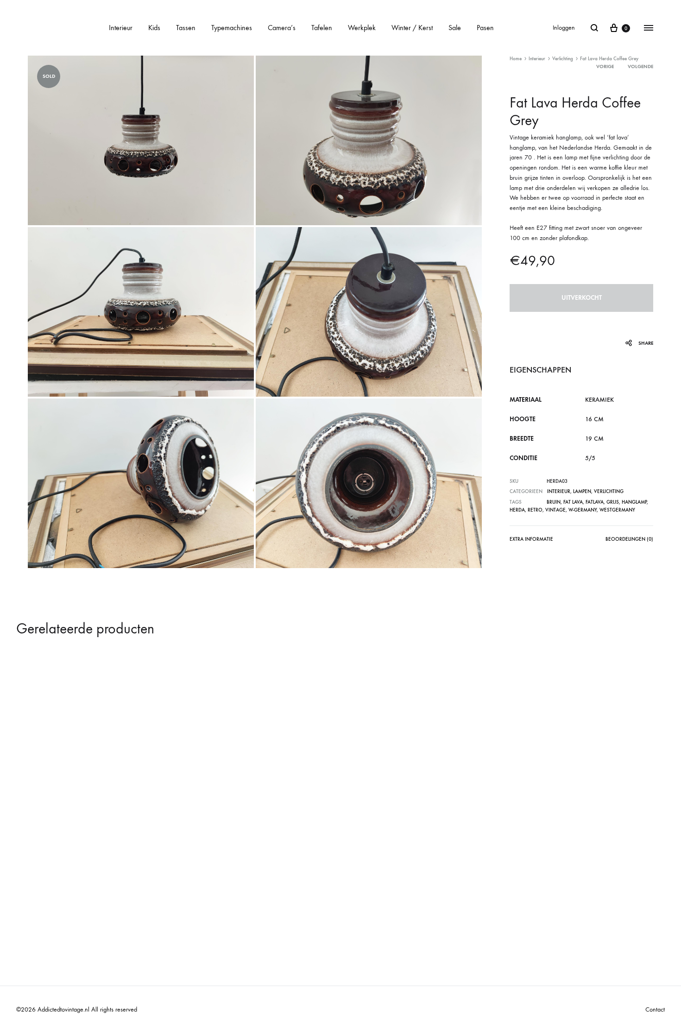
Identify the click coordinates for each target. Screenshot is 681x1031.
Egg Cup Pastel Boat (53, 783)
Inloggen (564, 28)
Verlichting (562, 59)
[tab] (531, 541)
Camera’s (282, 27)
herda (517, 510)
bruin (554, 502)
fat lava (573, 502)
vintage (555, 510)
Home (516, 59)
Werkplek (362, 27)
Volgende (640, 66)
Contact (655, 1009)
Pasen (485, 27)
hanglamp (634, 502)
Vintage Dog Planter (540, 895)
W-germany (582, 510)
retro (535, 510)
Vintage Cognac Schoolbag (227, 895)
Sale (454, 27)
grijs (612, 502)
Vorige (605, 66)
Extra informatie (531, 539)
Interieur (120, 27)
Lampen (582, 491)
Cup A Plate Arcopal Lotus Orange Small (408, 895)
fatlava (595, 502)
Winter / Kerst (412, 27)
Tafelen (321, 27)
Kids (154, 27)
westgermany (617, 510)
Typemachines (231, 27)
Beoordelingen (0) (629, 539)
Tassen (185, 27)
